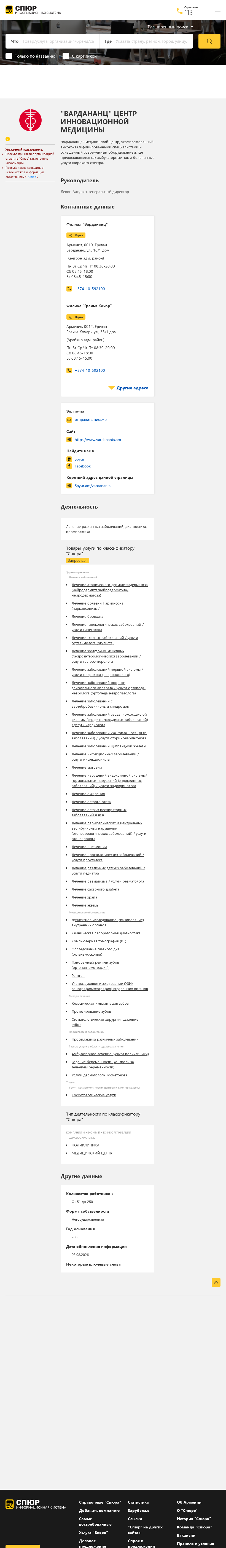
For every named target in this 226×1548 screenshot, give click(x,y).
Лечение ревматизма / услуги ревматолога (108, 881)
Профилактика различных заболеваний (105, 1039)
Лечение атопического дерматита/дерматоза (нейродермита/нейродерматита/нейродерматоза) (110, 589)
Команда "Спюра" (194, 1527)
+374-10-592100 (90, 288)
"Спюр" (32, 176)
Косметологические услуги (94, 1094)
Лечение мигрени (87, 767)
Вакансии (186, 1535)
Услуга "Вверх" (93, 1532)
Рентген (78, 975)
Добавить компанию (99, 1510)
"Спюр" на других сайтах (145, 1529)
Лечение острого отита (91, 801)
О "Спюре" (187, 1510)
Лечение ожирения (88, 793)
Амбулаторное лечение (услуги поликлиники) (110, 1053)
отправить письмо (91, 419)
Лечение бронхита (87, 616)
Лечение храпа (84, 897)
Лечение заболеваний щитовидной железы (109, 746)
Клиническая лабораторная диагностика (106, 933)
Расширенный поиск (168, 27)
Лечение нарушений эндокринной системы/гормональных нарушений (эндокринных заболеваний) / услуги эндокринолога (109, 780)
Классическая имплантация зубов (100, 1003)
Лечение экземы (85, 905)
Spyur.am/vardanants (93, 485)
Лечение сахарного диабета (95, 889)
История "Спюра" (194, 1518)
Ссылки (135, 1518)
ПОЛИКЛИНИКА (85, 1145)
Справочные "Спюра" (100, 1502)
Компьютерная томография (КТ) (99, 941)
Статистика (138, 1502)
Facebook (83, 466)
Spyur (79, 459)
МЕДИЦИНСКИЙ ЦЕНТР (92, 1153)
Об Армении (189, 1502)
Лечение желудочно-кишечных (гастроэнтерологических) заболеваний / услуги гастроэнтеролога (106, 656)
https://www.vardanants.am (98, 439)
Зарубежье (138, 1510)
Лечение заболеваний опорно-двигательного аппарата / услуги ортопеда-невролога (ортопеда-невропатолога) (109, 687)
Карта (79, 235)
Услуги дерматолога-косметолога (99, 1075)
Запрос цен (78, 560)
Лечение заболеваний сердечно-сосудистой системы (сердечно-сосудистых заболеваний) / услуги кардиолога (110, 719)
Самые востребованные (95, 1521)
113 (188, 12)
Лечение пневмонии (89, 846)
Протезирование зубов (91, 1011)
